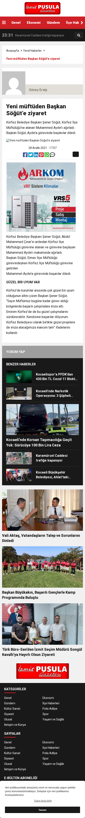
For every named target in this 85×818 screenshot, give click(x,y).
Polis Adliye (49, 708)
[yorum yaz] (52, 155)
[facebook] (25, 155)
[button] (82, 23)
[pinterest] (41, 155)
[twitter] (31, 155)
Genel (16, 23)
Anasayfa (12, 50)
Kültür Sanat (12, 708)
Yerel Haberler (32, 50)
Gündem (53, 23)
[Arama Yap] (78, 35)
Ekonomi (34, 23)
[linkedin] (36, 155)
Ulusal (8, 719)
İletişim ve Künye (15, 724)
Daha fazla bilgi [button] (43, 800)
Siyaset (9, 714)
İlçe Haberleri (50, 703)
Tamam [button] (42, 810)
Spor (45, 714)
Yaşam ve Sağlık (53, 719)
